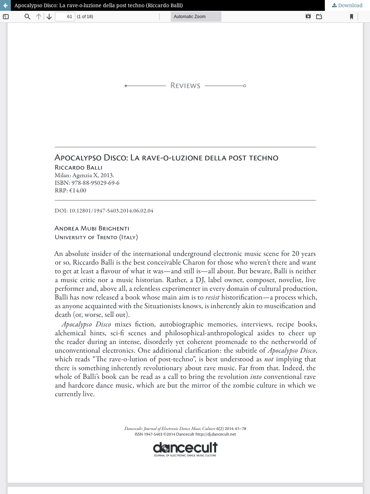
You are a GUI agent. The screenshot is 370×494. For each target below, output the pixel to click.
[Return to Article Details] (5, 5)
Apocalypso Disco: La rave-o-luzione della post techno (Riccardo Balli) (98, 5)
